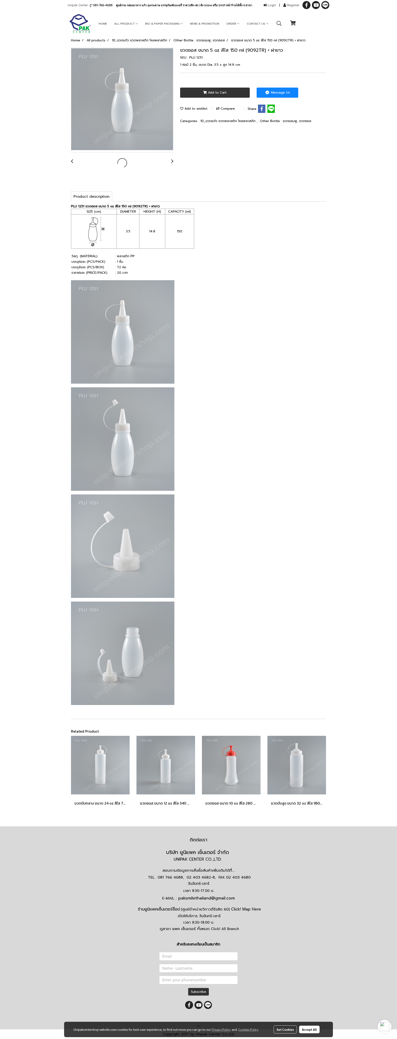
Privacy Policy (221, 1029)
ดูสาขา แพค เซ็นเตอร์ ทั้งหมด (199, 929)
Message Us (280, 92)
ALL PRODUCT (125, 24)
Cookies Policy (248, 1029)
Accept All (309, 1029)
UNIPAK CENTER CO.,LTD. (198, 859)
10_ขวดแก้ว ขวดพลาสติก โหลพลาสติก (228, 121)
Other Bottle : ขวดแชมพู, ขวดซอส (285, 121)
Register (292, 5)
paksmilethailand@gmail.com (206, 898)
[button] (279, 23)
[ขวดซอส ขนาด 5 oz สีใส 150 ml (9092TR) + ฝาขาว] (122, 100)
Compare (227, 108)
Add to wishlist (195, 108)
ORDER (231, 24)
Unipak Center (79, 5)
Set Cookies (285, 1029)
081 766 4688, (171, 877)
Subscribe (198, 991)
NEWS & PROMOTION (204, 24)
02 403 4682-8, (201, 877)
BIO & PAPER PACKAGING (163, 24)
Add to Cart (217, 92)
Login (271, 5)
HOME (103, 24)
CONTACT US (256, 24)
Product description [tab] (92, 196)
